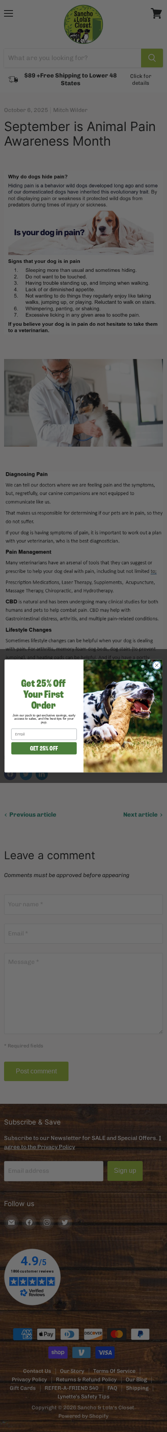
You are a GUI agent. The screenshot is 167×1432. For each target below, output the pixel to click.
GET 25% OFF (44, 748)
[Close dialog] (157, 665)
